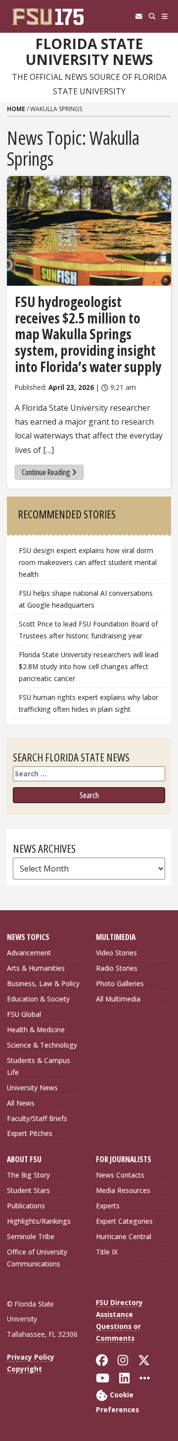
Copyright (24, 1369)
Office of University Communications (37, 1257)
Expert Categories (124, 1221)
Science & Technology (42, 1045)
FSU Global (24, 1014)
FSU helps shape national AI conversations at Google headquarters (86, 599)
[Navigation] (165, 16)
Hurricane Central (123, 1236)
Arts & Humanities (36, 968)
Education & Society (38, 998)
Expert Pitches (29, 1133)
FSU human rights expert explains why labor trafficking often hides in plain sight (88, 703)
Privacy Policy (30, 1357)
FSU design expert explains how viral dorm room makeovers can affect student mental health (88, 562)
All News (21, 1103)
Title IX (107, 1251)
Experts (108, 1205)
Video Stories (116, 952)
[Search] (152, 16)
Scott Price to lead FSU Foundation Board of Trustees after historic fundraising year (88, 629)
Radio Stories (116, 968)
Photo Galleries (120, 983)
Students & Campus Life (38, 1066)
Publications (26, 1205)
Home (16, 109)
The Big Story (28, 1175)
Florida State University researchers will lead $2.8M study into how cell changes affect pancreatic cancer (88, 666)
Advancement (29, 952)
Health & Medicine (36, 1029)
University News (32, 1087)
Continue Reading (46, 472)
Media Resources (123, 1190)
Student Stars (28, 1190)
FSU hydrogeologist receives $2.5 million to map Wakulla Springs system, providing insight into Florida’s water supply (88, 334)
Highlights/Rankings (39, 1221)
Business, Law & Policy (43, 983)
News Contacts (120, 1175)
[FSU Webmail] (138, 16)
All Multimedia (118, 998)
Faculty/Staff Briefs (37, 1118)
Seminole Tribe (30, 1236)
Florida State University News (89, 51)
